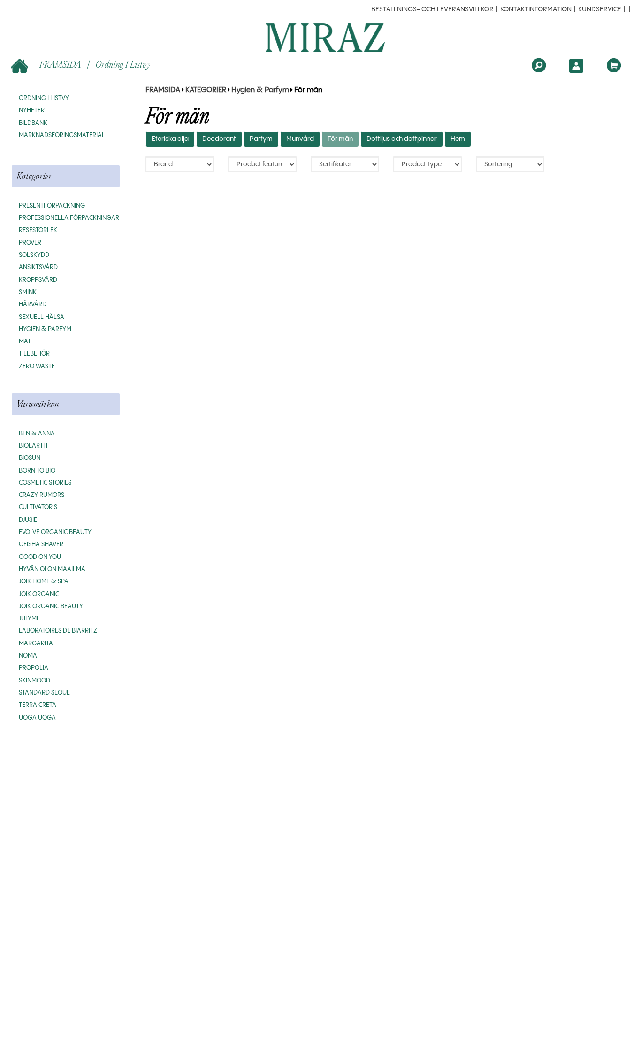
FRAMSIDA (60, 64)
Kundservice (599, 9)
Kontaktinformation (536, 9)
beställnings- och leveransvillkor (432, 9)
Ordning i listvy (123, 64)
